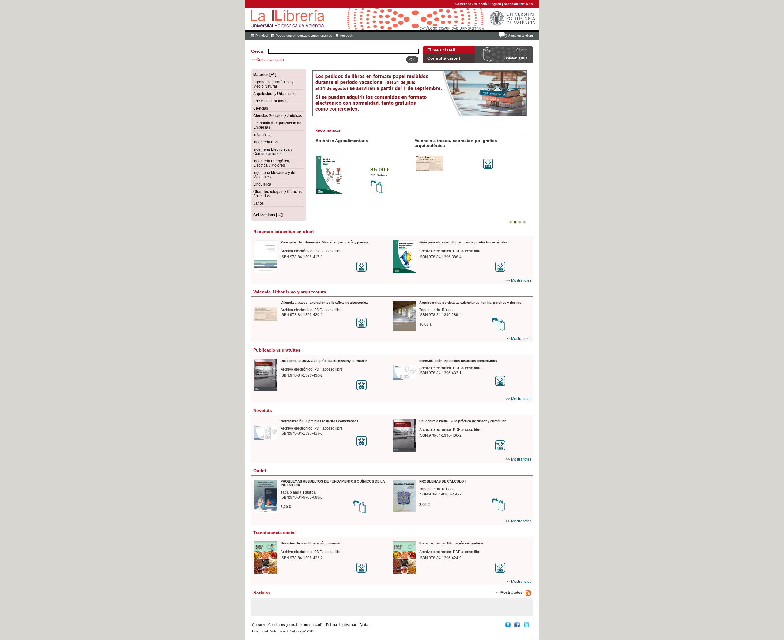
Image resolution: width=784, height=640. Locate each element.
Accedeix (347, 35)
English (495, 4)
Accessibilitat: (515, 4)
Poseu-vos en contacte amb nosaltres (304, 35)
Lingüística (262, 184)
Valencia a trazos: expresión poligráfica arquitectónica (324, 302)
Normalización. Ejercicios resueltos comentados (458, 361)
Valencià (480, 4)
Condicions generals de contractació (295, 625)
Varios (258, 203)
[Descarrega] (373, 267)
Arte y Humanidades (270, 101)
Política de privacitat (341, 625)
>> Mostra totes (518, 280)
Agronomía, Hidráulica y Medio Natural (273, 84)
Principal (261, 35)
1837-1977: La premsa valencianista (352, 140)
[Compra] (377, 188)
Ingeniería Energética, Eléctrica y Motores (271, 163)
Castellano (463, 4)
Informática (262, 135)
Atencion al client (520, 35)
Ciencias (260, 108)
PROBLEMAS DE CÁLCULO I (442, 481)
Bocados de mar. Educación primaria (310, 543)
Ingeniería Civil (265, 142)
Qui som (258, 625)
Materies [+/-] (264, 75)
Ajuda (364, 625)
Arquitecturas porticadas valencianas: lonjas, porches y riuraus (455, 143)
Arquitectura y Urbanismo (274, 94)
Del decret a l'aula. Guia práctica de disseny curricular (324, 361)
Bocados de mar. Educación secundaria (451, 543)
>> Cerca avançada (267, 60)
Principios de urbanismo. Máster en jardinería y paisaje (324, 242)
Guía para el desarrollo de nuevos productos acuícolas (463, 242)
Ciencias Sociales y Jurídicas (277, 116)
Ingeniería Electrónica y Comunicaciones (272, 151)
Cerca (257, 51)
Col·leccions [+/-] (268, 215)
